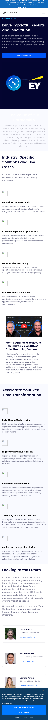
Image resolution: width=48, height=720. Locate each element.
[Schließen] (43, 690)
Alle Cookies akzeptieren (24, 707)
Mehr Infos (23, 7)
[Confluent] (11, 12)
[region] (24, 704)
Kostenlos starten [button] (24, 55)
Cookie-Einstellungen (24, 717)
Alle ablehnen (24, 712)
